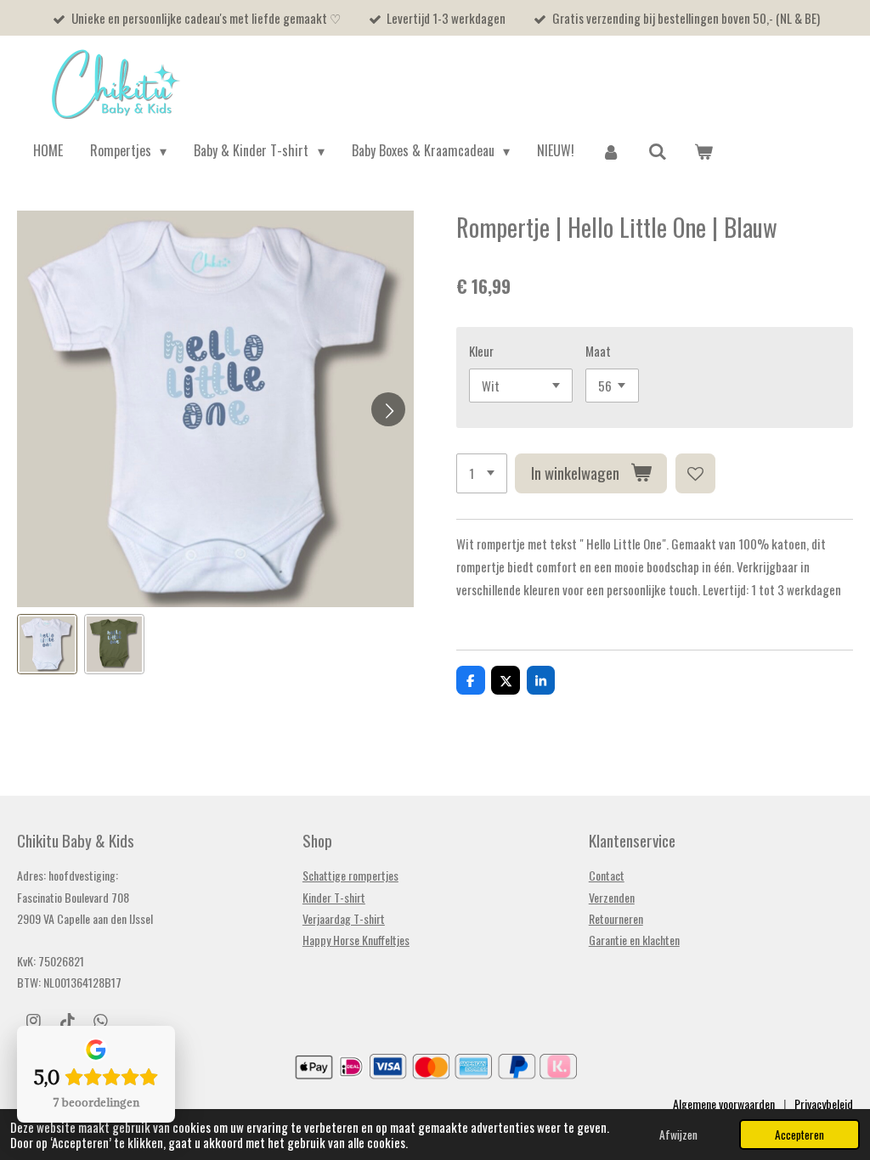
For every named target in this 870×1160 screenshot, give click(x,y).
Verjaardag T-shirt (343, 918)
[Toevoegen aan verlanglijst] (695, 473)
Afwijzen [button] (678, 1134)
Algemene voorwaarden (724, 1103)
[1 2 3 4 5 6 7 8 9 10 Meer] (481, 473)
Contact (606, 875)
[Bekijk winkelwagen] (703, 150)
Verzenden (612, 897)
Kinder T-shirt (333, 897)
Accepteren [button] (799, 1134)
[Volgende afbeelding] (388, 409)
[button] (47, 644)
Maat (598, 350)
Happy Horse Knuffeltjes (356, 940)
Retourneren (616, 918)
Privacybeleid (823, 1103)
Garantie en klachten (634, 940)
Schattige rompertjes (350, 875)
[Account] (611, 150)
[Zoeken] (657, 150)
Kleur (481, 350)
